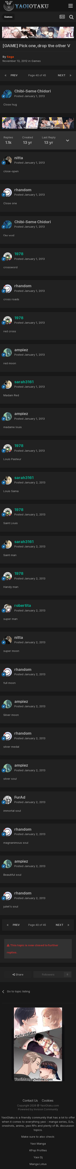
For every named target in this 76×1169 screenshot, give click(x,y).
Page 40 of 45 (37, 75)
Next (61, 75)
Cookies (47, 1100)
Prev (14, 75)
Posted (29, 96)
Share (19, 974)
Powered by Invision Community (38, 1109)
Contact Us (30, 1100)
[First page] (5, 75)
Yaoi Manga (38, 1143)
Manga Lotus (38, 1164)
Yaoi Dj (38, 1157)
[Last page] (70, 75)
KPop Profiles (38, 1150)
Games (36, 61)
